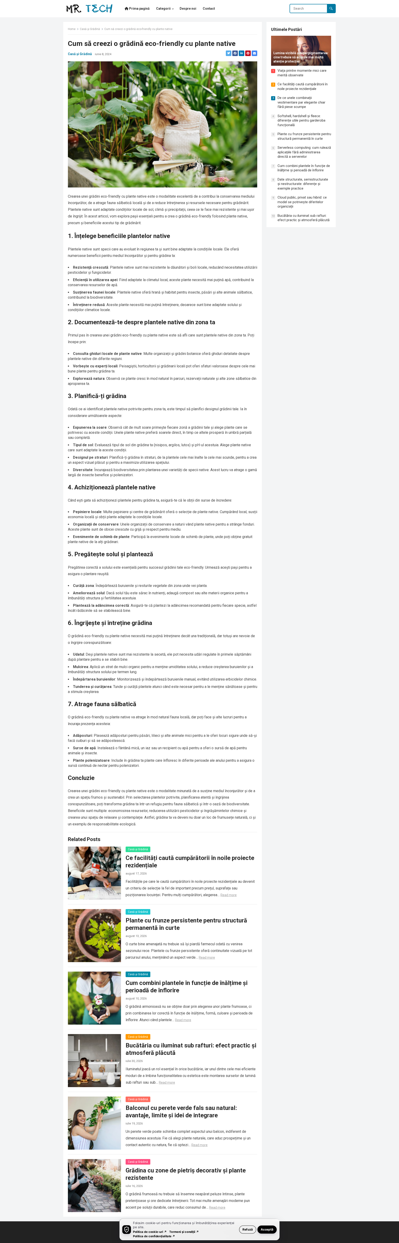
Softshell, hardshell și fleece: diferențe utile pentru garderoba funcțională (301, 120)
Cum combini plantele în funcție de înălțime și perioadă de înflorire (304, 168)
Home (72, 29)
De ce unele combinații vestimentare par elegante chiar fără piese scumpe (301, 102)
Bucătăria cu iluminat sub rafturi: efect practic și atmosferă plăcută (303, 218)
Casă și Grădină (90, 29)
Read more (229, 895)
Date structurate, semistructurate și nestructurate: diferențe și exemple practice (303, 183)
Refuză (247, 1229)
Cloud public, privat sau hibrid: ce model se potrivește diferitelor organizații (302, 201)
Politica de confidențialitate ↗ (154, 1236)
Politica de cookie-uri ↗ (150, 1231)
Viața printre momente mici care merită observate (302, 72)
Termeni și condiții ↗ (184, 1231)
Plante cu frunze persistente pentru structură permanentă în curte (304, 136)
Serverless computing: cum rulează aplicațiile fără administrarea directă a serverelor (304, 152)
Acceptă (267, 1229)
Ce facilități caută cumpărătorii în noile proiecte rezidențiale (303, 86)
